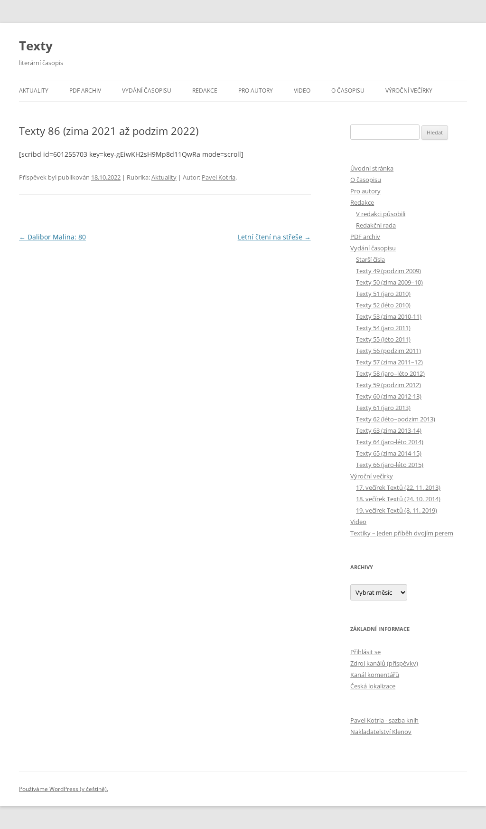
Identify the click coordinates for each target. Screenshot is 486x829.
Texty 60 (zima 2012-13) (388, 396)
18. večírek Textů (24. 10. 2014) (398, 499)
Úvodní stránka (371, 168)
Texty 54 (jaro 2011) (383, 328)
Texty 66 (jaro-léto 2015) (389, 464)
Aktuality (33, 90)
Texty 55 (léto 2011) (383, 339)
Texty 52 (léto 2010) (383, 305)
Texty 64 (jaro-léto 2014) (389, 442)
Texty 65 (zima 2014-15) (388, 453)
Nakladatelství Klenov (380, 731)
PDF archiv (85, 90)
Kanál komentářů (374, 674)
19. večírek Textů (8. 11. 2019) (396, 510)
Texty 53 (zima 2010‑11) (388, 316)
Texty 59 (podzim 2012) (388, 385)
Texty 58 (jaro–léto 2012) (390, 373)
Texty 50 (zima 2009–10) (389, 282)
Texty (36, 45)
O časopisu (347, 90)
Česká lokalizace (372, 686)
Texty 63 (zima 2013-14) (388, 430)
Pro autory (255, 90)
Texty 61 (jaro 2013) (383, 407)
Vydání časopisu (146, 90)
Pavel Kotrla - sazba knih (384, 720)
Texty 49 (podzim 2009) (388, 271)
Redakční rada (376, 225)
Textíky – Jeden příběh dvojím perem (401, 533)
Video (302, 90)
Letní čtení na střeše (274, 236)
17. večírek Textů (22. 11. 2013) (398, 487)
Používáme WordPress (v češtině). (63, 789)
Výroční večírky (408, 90)
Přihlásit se (365, 652)
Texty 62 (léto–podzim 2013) (395, 419)
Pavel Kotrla (218, 177)
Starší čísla (370, 259)
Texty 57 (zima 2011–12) (389, 362)
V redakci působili (380, 214)
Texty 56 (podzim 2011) (388, 350)
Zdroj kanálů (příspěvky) (384, 663)
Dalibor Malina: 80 (52, 236)
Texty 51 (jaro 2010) (383, 293)
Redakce (204, 90)
